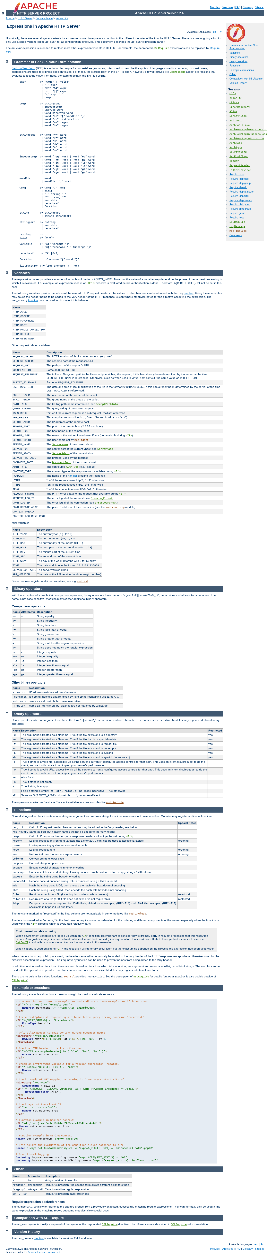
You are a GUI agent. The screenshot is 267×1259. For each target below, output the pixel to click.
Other (232, 74)
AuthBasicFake (239, 125)
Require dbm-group (240, 208)
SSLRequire (161, 48)
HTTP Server (25, 18)
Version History (238, 82)
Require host (236, 217)
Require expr (236, 174)
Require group (237, 213)
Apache (10, 18)
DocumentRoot (61, 462)
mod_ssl (82, 581)
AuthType (235, 147)
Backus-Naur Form (23, 68)
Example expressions (241, 70)
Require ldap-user (239, 178)
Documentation (44, 18)
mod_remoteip (115, 507)
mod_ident (81, 440)
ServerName (60, 444)
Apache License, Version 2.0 (44, 1252)
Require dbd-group (239, 204)
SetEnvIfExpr (238, 156)
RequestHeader (239, 165)
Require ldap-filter (239, 195)
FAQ (237, 7)
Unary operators (238, 61)
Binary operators (238, 57)
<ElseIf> (235, 98)
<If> (232, 93)
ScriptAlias (238, 116)
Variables (234, 52)
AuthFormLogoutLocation (246, 138)
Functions (235, 65)
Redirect (235, 120)
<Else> (234, 102)
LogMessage (237, 226)
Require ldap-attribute (241, 191)
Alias (233, 111)
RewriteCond (238, 152)
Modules (215, 7)
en (214, 31)
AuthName (235, 143)
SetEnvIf (22, 942)
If (34, 923)
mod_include (238, 231)
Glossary (248, 7)
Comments (235, 235)
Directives (227, 7)
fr (220, 31)
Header (234, 161)
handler (72, 475)
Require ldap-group (240, 183)
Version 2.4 (62, 18)
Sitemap (259, 7)
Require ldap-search (240, 200)
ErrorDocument (239, 107)
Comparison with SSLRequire (246, 78)
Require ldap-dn (238, 187)
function (189, 293)
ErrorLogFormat (102, 498)
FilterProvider (240, 170)
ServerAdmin (60, 453)
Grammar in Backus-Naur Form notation (243, 47)
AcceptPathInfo (107, 404)
